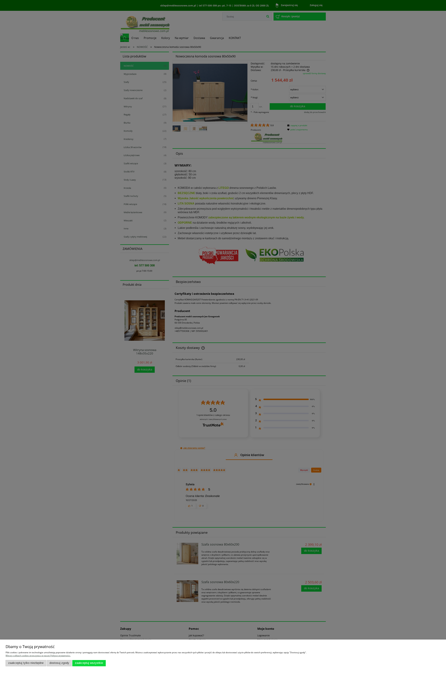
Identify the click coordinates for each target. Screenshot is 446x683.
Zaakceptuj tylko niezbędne (26, 663)
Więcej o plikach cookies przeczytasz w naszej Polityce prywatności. (38, 655)
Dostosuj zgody (59, 663)
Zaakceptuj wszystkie (89, 663)
